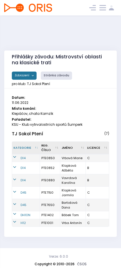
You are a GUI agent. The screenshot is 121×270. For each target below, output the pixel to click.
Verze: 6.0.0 (58, 256)
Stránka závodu (56, 75)
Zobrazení (22, 75)
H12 (23, 223)
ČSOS (82, 264)
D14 (23, 158)
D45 (23, 192)
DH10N (25, 215)
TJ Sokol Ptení (27, 134)
